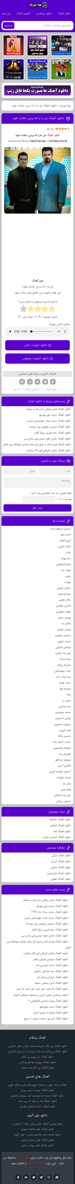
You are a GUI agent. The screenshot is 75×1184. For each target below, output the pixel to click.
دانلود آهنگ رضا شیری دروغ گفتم (52, 433)
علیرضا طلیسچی (62, 748)
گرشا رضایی (64, 546)
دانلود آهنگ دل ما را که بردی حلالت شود (38, 118)
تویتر (45, 382)
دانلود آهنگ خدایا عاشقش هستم (38, 1106)
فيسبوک (18, 1177)
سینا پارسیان (64, 594)
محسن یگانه (64, 736)
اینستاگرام (49, 1177)
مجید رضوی (64, 641)
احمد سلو (66, 534)
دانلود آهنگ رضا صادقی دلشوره (51, 971)
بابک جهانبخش (62, 671)
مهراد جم (66, 570)
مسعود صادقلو (63, 760)
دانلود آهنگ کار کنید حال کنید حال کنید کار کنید (42, 989)
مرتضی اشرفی (63, 647)
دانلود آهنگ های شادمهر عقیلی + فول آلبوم (37, 1134)
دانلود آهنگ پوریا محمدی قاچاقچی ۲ (48, 1001)
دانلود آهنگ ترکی (61, 855)
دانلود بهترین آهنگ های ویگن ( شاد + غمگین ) (37, 1124)
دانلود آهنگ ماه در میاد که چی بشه (37, 1101)
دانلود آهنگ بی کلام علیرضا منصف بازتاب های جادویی (37, 1046)
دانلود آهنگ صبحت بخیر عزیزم (37, 1090)
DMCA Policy (36, 1163)
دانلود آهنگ (64, 13)
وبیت (37, 1169)
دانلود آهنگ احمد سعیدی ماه (52, 965)
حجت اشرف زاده (62, 742)
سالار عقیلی (65, 600)
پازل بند (66, 783)
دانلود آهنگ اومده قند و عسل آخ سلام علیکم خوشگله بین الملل (37, 444)
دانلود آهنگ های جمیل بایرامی (37, 1140)
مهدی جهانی (64, 629)
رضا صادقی (65, 706)
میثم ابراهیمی (63, 564)
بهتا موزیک (65, 106)
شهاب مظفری (63, 612)
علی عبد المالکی (62, 795)
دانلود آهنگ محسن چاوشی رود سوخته (50, 427)
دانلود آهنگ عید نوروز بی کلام (37, 1057)
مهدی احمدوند (63, 718)
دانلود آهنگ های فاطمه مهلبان (37, 1129)
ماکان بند (66, 623)
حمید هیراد (64, 683)
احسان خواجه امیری (60, 771)
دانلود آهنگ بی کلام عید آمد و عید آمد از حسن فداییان (38, 1051)
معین (68, 576)
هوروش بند (64, 754)
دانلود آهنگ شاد (62, 831)
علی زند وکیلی (63, 653)
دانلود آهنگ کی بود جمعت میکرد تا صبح (46, 1018)
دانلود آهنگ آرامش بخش (57, 837)
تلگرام (22, 382)
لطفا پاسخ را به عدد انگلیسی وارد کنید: (51, 493)
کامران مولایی (63, 606)
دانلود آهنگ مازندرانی (59, 873)
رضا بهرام (66, 558)
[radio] (51, 309)
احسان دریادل (63, 801)
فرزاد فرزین (65, 730)
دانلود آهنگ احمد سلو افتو (54, 1007)
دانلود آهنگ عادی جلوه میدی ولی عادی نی (47, 439)
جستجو (8, 25)
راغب (68, 552)
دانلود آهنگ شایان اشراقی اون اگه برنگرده (48, 450)
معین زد (66, 700)
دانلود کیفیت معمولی (35, 358)
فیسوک (53, 382)
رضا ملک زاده (63, 677)
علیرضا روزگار (64, 665)
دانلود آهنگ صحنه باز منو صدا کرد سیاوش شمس (37, 1096)
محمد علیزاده (64, 777)
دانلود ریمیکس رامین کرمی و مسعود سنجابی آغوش (40, 995)
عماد (68, 694)
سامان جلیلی (64, 588)
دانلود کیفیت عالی (35, 345)
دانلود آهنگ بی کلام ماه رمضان (38, 1067)
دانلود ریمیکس (44, 13)
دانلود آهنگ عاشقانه (60, 819)
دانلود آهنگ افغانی (60, 879)
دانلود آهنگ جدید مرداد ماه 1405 (49, 912)
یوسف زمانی (64, 617)
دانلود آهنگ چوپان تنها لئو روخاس (37, 1062)
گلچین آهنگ (23, 13)
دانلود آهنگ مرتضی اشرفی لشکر (50, 959)
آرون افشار (65, 540)
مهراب (67, 582)
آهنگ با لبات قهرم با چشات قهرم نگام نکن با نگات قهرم (37, 1085)
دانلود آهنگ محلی (61, 867)
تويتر (34, 1177)
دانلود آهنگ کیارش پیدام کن (52, 977)
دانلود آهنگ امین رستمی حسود (51, 983)
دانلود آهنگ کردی (61, 861)
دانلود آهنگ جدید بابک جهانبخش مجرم (49, 421)
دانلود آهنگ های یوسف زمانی (37, 1145)
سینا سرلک (65, 659)
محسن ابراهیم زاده (60, 529)
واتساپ (30, 382)
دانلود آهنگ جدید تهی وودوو (55, 415)
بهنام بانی (66, 789)
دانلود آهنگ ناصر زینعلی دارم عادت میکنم (48, 409)
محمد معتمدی (63, 712)
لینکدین (37, 382)
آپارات (57, 1177)
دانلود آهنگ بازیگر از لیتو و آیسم (51, 1012)
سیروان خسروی (62, 724)
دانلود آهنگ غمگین (60, 825)
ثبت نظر (37, 508)
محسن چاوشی (63, 635)
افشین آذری (64, 765)
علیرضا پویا (65, 688)
